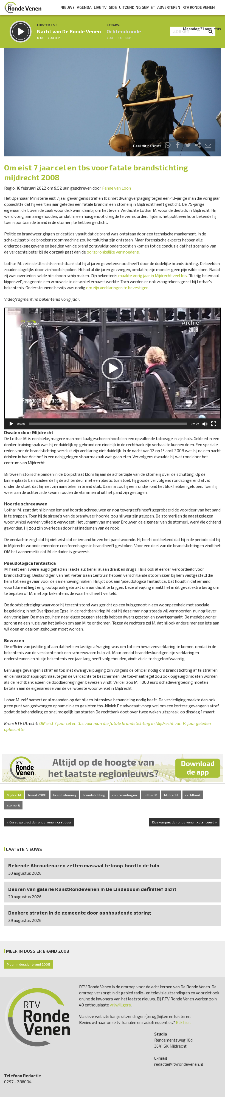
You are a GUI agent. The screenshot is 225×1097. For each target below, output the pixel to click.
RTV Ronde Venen (198, 7)
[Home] (23, 7)
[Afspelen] (11, 424)
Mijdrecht (14, 795)
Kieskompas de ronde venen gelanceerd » (184, 822)
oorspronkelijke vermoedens (113, 251)
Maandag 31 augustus (202, 29)
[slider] (108, 424)
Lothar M (150, 795)
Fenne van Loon (116, 187)
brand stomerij (64, 795)
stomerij (13, 805)
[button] (112, 368)
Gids (113, 7)
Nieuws (67, 7)
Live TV (100, 7)
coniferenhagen (124, 795)
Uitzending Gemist (137, 7)
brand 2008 (37, 795)
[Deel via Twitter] (188, 146)
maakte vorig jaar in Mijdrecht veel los (152, 275)
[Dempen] (205, 424)
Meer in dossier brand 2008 (28, 964)
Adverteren (168, 7)
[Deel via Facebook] (178, 146)
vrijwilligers (120, 1004)
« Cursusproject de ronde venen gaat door (39, 822)
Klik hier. (183, 1022)
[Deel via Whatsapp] (168, 146)
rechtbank (193, 795)
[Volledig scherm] (213, 424)
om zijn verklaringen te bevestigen (117, 287)
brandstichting (94, 795)
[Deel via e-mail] (208, 146)
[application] (112, 368)
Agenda (84, 7)
